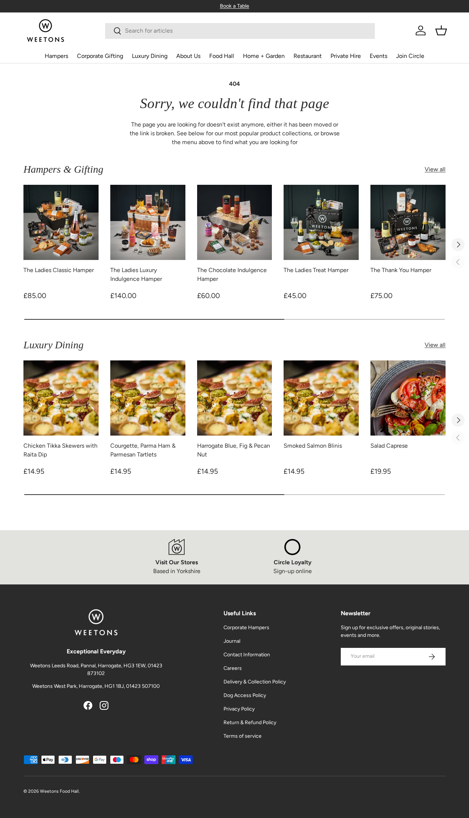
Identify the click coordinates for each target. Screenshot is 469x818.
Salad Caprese (389, 445)
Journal (232, 641)
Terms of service (243, 736)
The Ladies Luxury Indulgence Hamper (136, 274)
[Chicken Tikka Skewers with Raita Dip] (61, 398)
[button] (441, 30)
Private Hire (345, 55)
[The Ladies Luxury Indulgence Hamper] (147, 222)
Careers (233, 668)
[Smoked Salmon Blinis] (321, 398)
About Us (188, 55)
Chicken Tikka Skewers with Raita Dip (60, 450)
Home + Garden (264, 55)
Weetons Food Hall (59, 791)
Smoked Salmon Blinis (313, 445)
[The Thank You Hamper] (408, 222)
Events (378, 55)
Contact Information (247, 655)
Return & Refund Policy (250, 722)
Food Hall (221, 55)
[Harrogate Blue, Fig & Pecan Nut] (234, 398)
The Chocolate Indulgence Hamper (232, 274)
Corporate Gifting (100, 55)
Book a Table (234, 6)
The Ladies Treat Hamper (316, 270)
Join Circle (410, 55)
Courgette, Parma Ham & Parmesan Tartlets (143, 450)
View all (435, 169)
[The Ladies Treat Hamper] (321, 222)
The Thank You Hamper (400, 270)
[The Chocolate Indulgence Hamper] (234, 222)
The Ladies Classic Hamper (58, 270)
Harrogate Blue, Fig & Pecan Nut (233, 450)
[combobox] (239, 30)
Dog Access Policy (245, 695)
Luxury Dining (149, 55)
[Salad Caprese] (408, 398)
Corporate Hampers (246, 627)
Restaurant (307, 55)
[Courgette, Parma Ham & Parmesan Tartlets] (147, 398)
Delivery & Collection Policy (255, 682)
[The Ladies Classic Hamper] (61, 222)
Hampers (56, 55)
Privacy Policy (239, 709)
